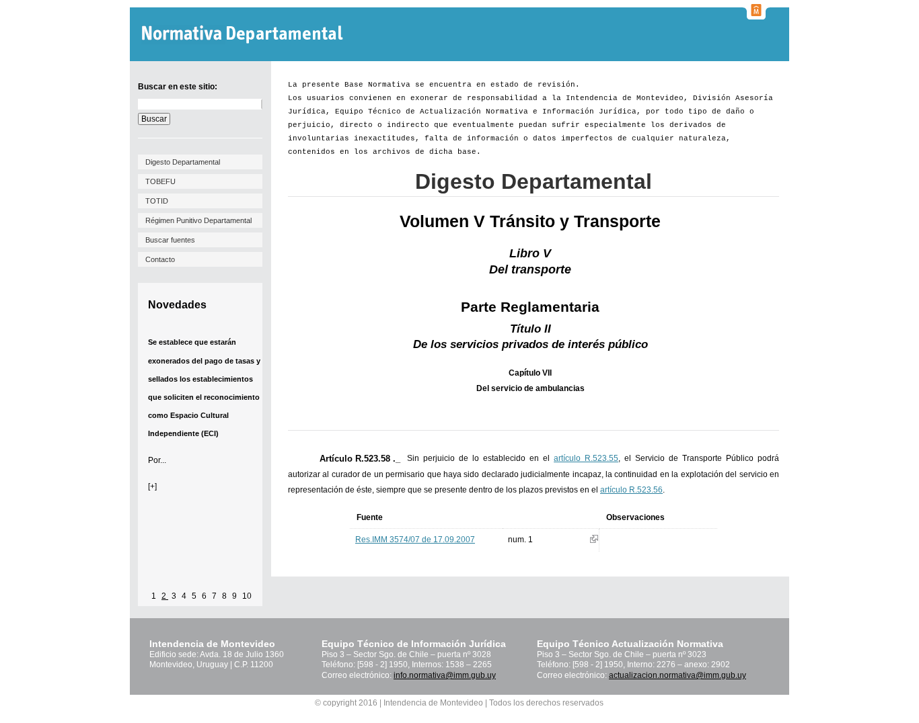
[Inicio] (243, 34)
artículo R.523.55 (586, 458)
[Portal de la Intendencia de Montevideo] (756, 15)
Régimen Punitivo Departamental (198, 220)
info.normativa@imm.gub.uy (445, 675)
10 (247, 596)
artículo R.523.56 (631, 490)
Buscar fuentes (170, 240)
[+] (152, 486)
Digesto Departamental (182, 162)
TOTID (156, 201)
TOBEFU (160, 181)
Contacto (160, 259)
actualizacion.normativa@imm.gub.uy (677, 675)
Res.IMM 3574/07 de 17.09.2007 (415, 539)
